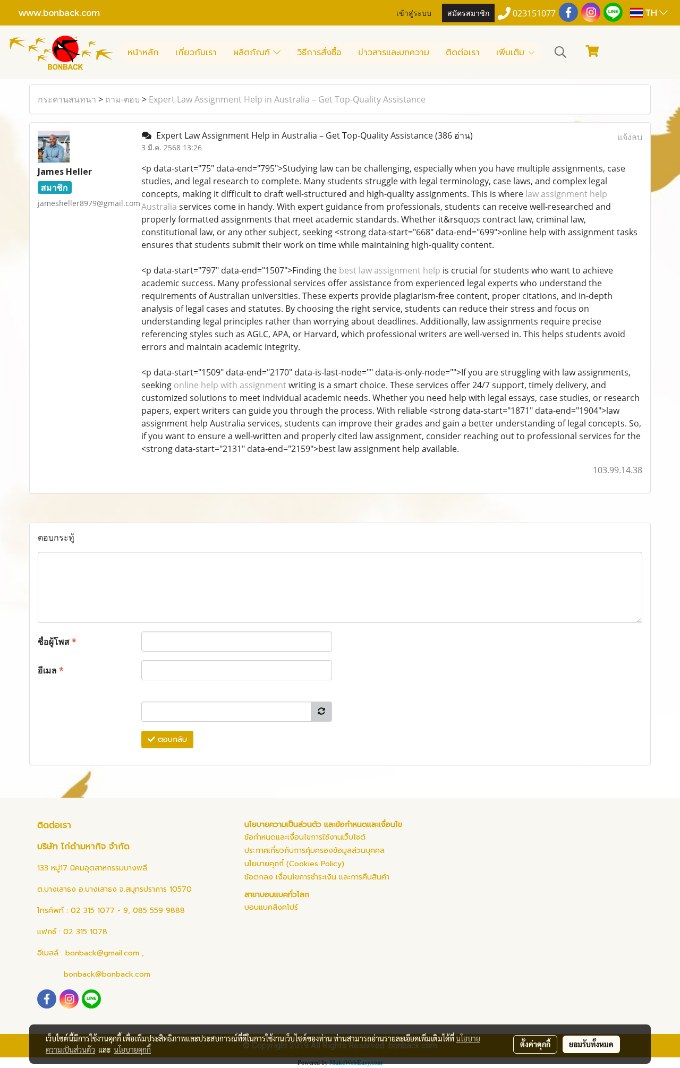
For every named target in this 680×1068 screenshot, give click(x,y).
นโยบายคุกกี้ (132, 1049)
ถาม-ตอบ (122, 99)
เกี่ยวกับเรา (196, 52)
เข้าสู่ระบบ (413, 12)
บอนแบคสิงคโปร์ (271, 907)
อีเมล (51, 670)
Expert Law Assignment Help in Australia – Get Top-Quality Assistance (287, 99)
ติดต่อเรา (463, 52)
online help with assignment (230, 385)
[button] (560, 52)
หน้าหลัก (143, 52)
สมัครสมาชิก (468, 12)
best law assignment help (389, 270)
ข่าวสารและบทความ (393, 52)
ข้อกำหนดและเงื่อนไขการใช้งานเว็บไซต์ (305, 837)
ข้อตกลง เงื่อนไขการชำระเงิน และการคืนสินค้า (316, 877)
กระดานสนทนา (67, 99)
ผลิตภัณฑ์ (253, 52)
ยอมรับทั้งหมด (591, 1044)
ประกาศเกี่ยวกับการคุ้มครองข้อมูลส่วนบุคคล (314, 850)
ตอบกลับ (171, 739)
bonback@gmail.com (102, 953)
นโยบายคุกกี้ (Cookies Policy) (294, 863)
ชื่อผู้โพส (57, 641)
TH (651, 12)
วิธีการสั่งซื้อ (319, 52)
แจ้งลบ (629, 137)
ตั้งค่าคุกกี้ (535, 1044)
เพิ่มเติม (512, 52)
